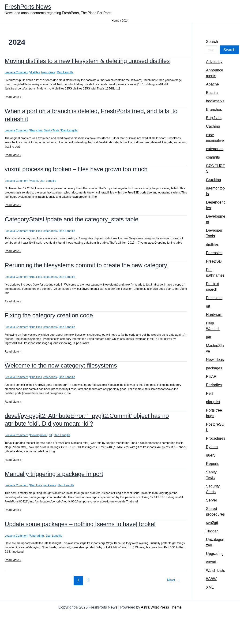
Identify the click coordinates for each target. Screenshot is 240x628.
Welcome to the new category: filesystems (61, 365)
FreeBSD (214, 261)
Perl (209, 393)
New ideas (48, 72)
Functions (214, 298)
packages (49, 485)
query (210, 455)
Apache (212, 84)
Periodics (214, 385)
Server (211, 500)
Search (212, 42)
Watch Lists (215, 570)
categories (50, 231)
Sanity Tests (51, 130)
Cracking (213, 180)
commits (213, 157)
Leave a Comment (16, 72)
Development (38, 435)
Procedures (215, 438)
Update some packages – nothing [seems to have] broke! (80, 524)
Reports (212, 464)
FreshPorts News (28, 6)
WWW (211, 579)
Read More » (13, 97)
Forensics (214, 253)
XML (210, 587)
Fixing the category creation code (49, 315)
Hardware (214, 315)
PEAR (211, 377)
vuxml (34, 180)
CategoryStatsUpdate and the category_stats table (71, 219)
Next (173, 580)
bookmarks (215, 101)
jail (208, 337)
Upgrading (37, 535)
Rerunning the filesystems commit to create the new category (86, 265)
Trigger (212, 531)
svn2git (212, 523)
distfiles (35, 72)
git (50, 435)
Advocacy (214, 62)
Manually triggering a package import (54, 473)
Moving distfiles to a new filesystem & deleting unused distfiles (87, 60)
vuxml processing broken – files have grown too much (76, 169)
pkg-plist (213, 402)
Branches (36, 130)
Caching (213, 126)
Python (212, 447)
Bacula (212, 93)
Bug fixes (36, 231)
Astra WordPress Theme (161, 607)
